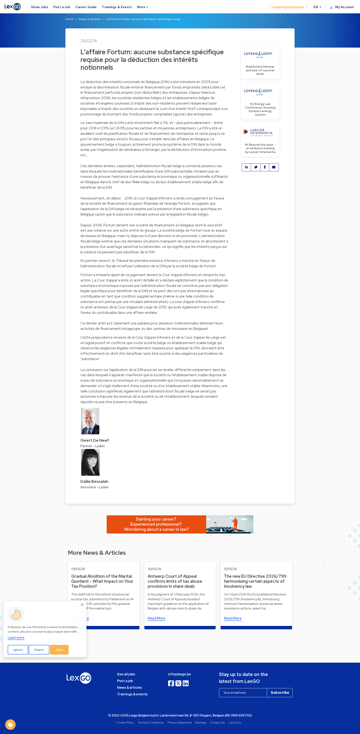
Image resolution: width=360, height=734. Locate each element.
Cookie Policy (125, 722)
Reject (39, 650)
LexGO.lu (235, 722)
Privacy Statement (180, 722)
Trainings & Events (117, 7)
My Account (344, 7)
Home (69, 19)
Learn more (16, 637)
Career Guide (86, 7)
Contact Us (217, 722)
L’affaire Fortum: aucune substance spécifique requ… (144, 19)
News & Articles (90, 19)
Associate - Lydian (94, 487)
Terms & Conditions (151, 722)
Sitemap (200, 722)
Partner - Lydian (92, 446)
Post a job (125, 681)
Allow (59, 650)
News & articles (129, 687)
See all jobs (126, 674)
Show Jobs (39, 7)
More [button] (141, 7)
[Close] (82, 605)
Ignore (18, 650)
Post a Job (61, 7)
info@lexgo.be (179, 674)
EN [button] (316, 7)
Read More (156, 618)
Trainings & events (132, 694)
